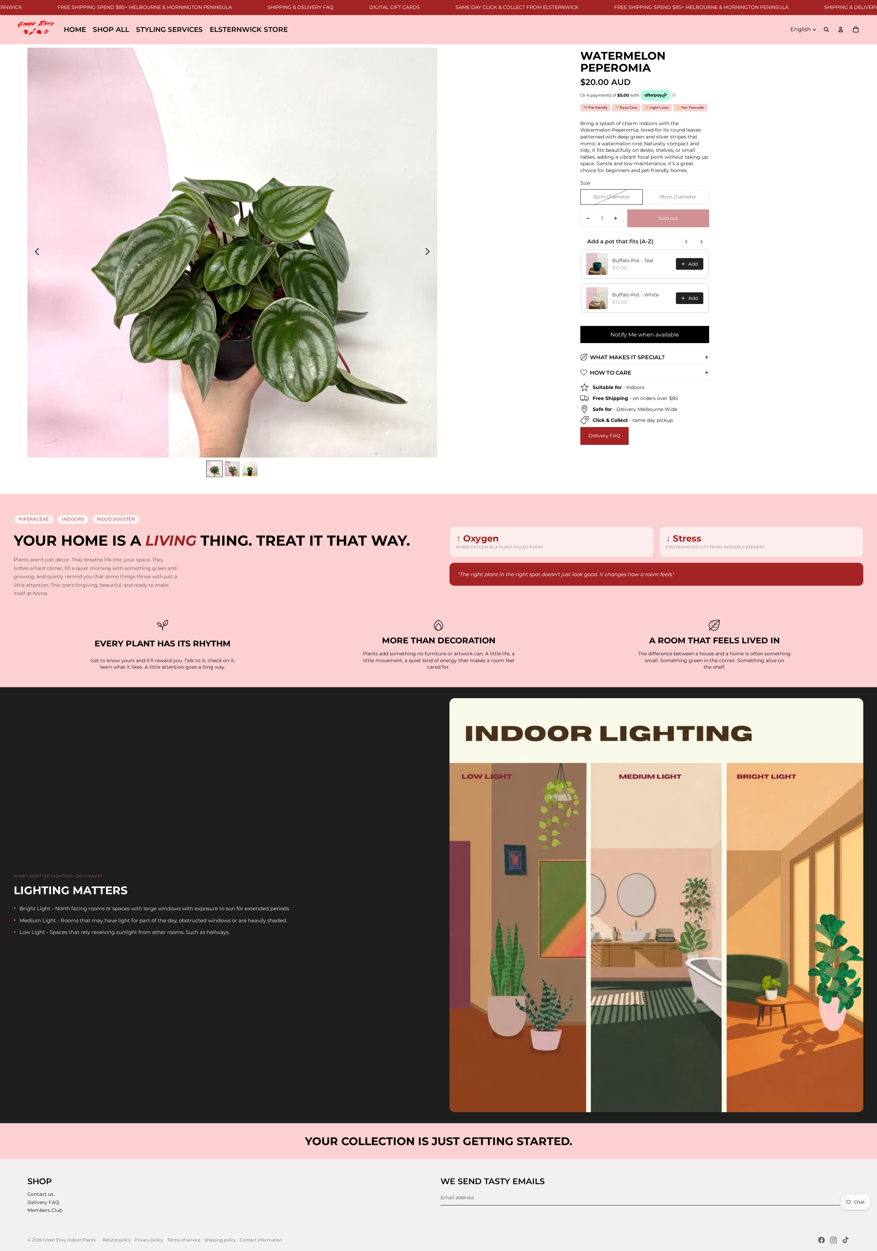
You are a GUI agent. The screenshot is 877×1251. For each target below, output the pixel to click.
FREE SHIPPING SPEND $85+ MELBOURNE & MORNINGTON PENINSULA (104, 7)
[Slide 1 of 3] (214, 468)
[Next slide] (429, 252)
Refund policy (116, 1239)
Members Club (44, 1210)
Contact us (40, 1194)
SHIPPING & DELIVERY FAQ (260, 7)
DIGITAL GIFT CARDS (354, 7)
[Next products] (701, 241)
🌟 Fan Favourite (690, 107)
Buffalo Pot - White (635, 295)
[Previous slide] (35, 252)
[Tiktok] (845, 1240)
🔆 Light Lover (657, 107)
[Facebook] (821, 1240)
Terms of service (183, 1239)
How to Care (610, 372)
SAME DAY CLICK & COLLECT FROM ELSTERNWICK (476, 7)
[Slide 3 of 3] (250, 468)
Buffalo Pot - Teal (632, 260)
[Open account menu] (840, 29)
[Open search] (826, 29)
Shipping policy (220, 1239)
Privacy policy (149, 1239)
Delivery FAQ (604, 436)
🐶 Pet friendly (595, 107)
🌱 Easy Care (626, 107)
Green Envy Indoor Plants (69, 1239)
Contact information (261, 1239)
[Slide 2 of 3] (232, 468)
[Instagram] (833, 1240)
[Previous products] (686, 241)
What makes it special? (627, 357)
